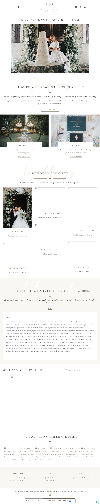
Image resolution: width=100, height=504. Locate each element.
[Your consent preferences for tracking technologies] (96, 502)
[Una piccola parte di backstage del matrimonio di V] (11, 454)
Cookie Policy (82, 491)
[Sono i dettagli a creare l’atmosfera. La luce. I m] (73, 454)
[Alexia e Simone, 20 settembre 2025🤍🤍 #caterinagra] (27, 454)
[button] (18, 6)
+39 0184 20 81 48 (50, 478)
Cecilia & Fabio (82, 267)
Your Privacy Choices (56, 501)
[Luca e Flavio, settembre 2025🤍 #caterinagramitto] (42, 454)
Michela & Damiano (50, 250)
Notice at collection (34, 501)
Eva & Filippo (17, 232)
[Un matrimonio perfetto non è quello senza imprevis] (88, 454)
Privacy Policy (72, 491)
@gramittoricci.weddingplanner (50, 436)
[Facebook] (76, 7)
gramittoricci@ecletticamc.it (82, 478)
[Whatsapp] (85, 7)
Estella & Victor (18, 268)
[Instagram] (80, 7)
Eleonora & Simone (50, 213)
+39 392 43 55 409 (50, 480)
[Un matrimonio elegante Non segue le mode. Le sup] (57, 454)
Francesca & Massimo (82, 231)
